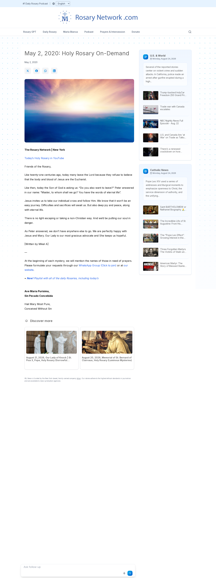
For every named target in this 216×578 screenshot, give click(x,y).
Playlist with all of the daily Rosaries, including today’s (62, 278)
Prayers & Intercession (112, 31)
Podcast (88, 31)
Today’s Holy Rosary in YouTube (44, 158)
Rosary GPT (29, 31)
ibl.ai (79, 378)
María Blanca (70, 31)
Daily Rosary (50, 31)
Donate (136, 31)
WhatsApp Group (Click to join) (97, 265)
